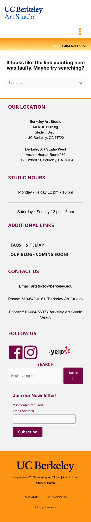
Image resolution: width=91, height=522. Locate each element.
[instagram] (30, 352)
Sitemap (35, 244)
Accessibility (31, 497)
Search (45, 364)
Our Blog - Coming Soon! (39, 254)
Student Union (45, 483)
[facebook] (15, 352)
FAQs (15, 244)
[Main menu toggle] (80, 31)
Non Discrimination (56, 497)
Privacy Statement (45, 507)
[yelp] (60, 350)
